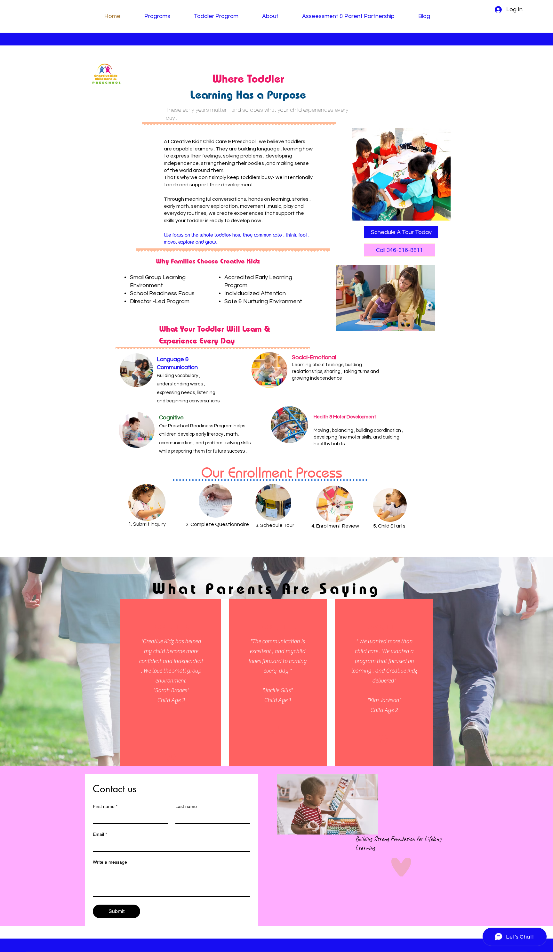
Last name (186, 806)
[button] (401, 232)
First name (105, 806)
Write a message (110, 862)
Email (100, 834)
